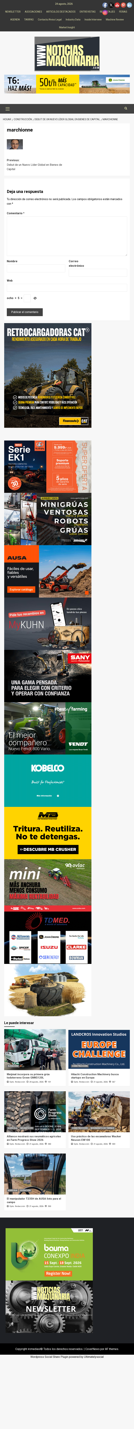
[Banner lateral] (47, 623)
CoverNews (92, 1349)
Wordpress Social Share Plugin (49, 1357)
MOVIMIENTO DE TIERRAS (102, 1128)
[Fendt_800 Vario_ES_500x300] (47, 728)
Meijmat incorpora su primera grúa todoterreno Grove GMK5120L (28, 1076)
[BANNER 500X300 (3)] (47, 518)
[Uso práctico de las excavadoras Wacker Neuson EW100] (99, 1111)
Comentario (15, 213)
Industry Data (73, 19)
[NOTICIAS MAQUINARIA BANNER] (47, 885)
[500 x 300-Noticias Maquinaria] (49, 1254)
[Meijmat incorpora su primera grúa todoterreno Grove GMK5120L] (35, 1049)
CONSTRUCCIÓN (80, 1066)
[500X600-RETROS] (47, 375)
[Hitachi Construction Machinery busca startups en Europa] (99, 1049)
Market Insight (67, 27)
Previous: (34, 165)
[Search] (126, 108)
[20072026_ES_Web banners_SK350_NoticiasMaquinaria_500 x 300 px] (47, 780)
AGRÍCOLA (12, 1128)
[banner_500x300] (47, 466)
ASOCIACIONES (33, 11)
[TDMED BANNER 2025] (47, 937)
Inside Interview (93, 19)
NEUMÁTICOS (26, 1128)
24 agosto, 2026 (36, 1082)
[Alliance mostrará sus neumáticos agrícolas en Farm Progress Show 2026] (35, 1111)
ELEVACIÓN (13, 1066)
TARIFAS (29, 19)
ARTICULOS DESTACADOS (61, 11)
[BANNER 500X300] (49, 1306)
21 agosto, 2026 (101, 1082)
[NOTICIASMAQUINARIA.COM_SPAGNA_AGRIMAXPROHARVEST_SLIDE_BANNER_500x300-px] (47, 989)
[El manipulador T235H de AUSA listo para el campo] (35, 1174)
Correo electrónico (76, 263)
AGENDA (15, 19)
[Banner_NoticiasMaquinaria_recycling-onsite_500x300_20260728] (47, 832)
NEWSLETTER (13, 11)
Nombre (12, 261)
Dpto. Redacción (17, 1082)
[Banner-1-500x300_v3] (47, 571)
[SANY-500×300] (47, 675)
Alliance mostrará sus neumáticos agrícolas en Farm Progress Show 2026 (34, 1138)
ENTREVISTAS (88, 11)
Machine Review (115, 19)
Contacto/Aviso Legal (50, 19)
